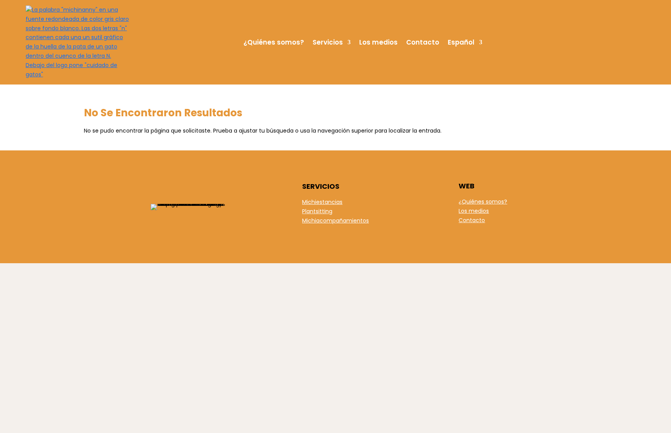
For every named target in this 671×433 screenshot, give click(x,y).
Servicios (328, 42)
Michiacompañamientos (335, 220)
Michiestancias (322, 202)
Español (461, 42)
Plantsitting (317, 211)
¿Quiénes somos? (273, 42)
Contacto (422, 42)
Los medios (378, 42)
